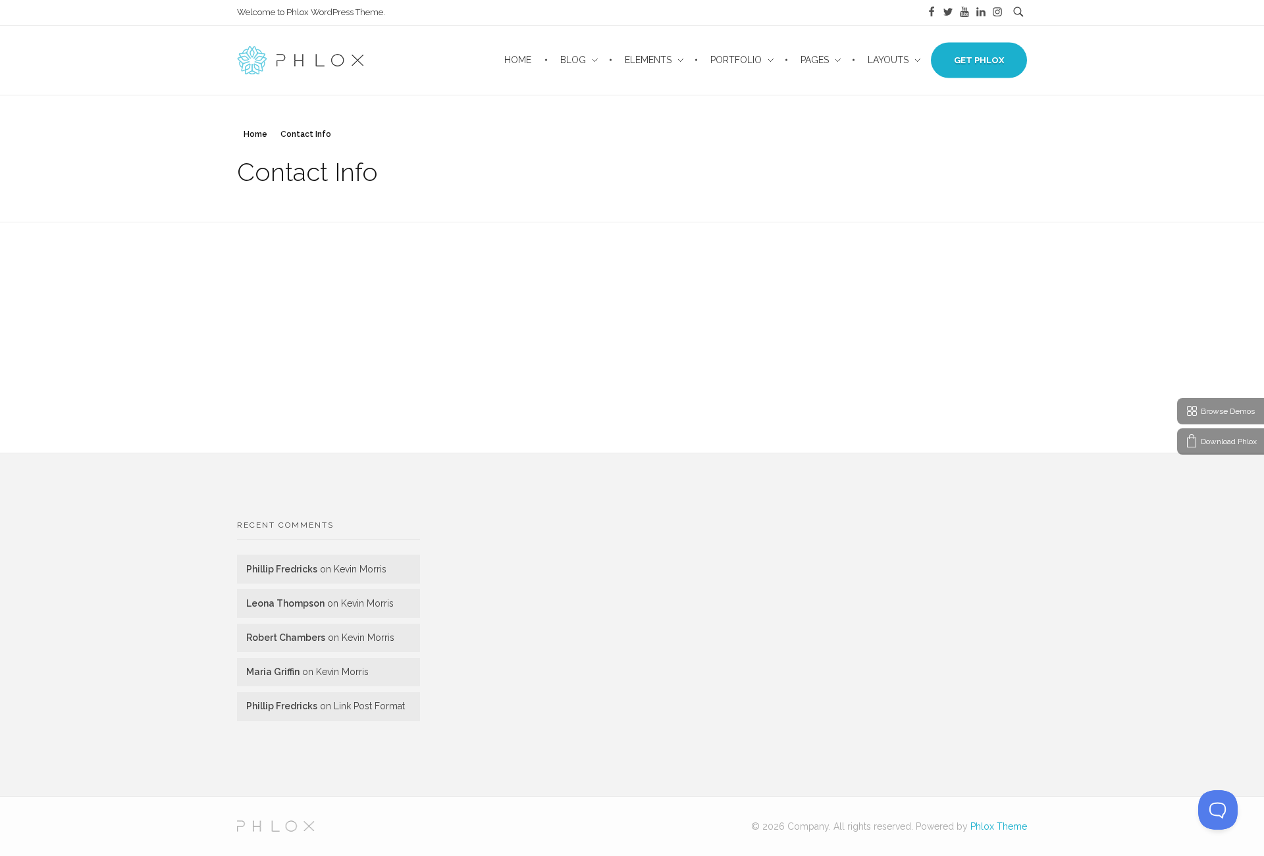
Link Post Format (369, 706)
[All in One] (276, 826)
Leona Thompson (285, 603)
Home (255, 134)
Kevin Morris (360, 569)
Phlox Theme (998, 826)
